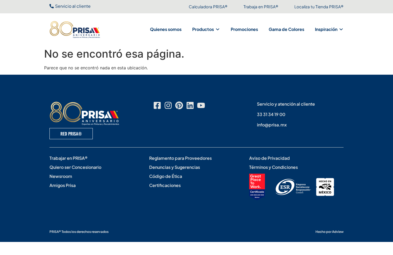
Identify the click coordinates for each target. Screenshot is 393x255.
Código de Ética (165, 176)
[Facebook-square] (157, 105)
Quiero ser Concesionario (75, 167)
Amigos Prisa (62, 185)
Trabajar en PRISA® (68, 158)
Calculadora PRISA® (208, 6)
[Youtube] (201, 105)
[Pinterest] (179, 105)
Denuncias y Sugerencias (174, 167)
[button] (206, 29)
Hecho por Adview (329, 232)
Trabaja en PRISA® (261, 6)
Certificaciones (165, 185)
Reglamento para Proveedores (180, 158)
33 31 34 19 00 (271, 114)
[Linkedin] (190, 105)
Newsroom (60, 176)
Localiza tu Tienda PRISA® (319, 6)
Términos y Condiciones (273, 167)
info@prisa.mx (272, 125)
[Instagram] (168, 105)
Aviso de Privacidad (269, 158)
